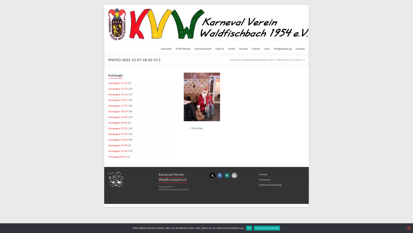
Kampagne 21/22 (117, 128)
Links (267, 48)
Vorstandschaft (203, 48)
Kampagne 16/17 (117, 99)
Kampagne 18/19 (117, 111)
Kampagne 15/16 (117, 94)
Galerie (256, 48)
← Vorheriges (195, 128)
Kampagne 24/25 (117, 145)
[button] (212, 175)
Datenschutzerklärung (270, 184)
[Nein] (409, 228)
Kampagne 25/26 (117, 150)
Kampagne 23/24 (117, 139)
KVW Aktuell (183, 48)
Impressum (264, 179)
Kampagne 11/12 (117, 82)
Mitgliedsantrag (283, 48)
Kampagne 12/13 (117, 88)
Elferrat (220, 48)
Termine (243, 48)
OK (249, 228)
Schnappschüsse (117, 156)
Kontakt (300, 48)
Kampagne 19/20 (117, 116)
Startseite (166, 48)
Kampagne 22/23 (117, 133)
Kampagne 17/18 (117, 105)
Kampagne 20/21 (117, 122)
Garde (231, 48)
